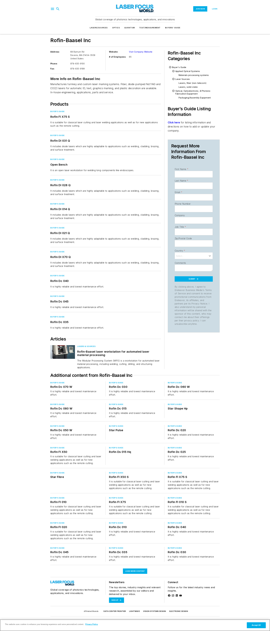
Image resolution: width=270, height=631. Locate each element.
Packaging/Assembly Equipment (195, 97)
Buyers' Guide (172, 28)
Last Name (181, 180)
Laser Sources (182, 79)
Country (180, 250)
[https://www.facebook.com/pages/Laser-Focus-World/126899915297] (169, 595)
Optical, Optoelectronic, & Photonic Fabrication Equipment (193, 92)
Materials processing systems (194, 75)
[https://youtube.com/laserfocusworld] (180, 595)
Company (180, 215)
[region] (135, 625)
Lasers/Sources (99, 28)
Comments (180, 262)
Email (178, 192)
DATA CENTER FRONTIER (115, 611)
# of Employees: (117, 57)
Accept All (256, 625)
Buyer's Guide (57, 111)
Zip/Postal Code (183, 238)
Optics (116, 28)
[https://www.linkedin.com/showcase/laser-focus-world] (176, 595)
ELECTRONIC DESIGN (178, 611)
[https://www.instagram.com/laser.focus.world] (173, 595)
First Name (181, 169)
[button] (52, 9)
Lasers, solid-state (188, 87)
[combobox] (194, 255)
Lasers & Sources (86, 346)
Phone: (54, 63)
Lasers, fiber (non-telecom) (193, 83)
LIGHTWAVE (134, 611)
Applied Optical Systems (187, 71)
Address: (55, 52)
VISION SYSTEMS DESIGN (154, 611)
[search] (58, 9)
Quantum (129, 28)
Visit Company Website (140, 52)
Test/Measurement (149, 28)
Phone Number (183, 203)
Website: (113, 52)
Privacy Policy (91, 624)
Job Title (180, 226)
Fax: (52, 68)
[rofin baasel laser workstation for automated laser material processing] (62, 352)
